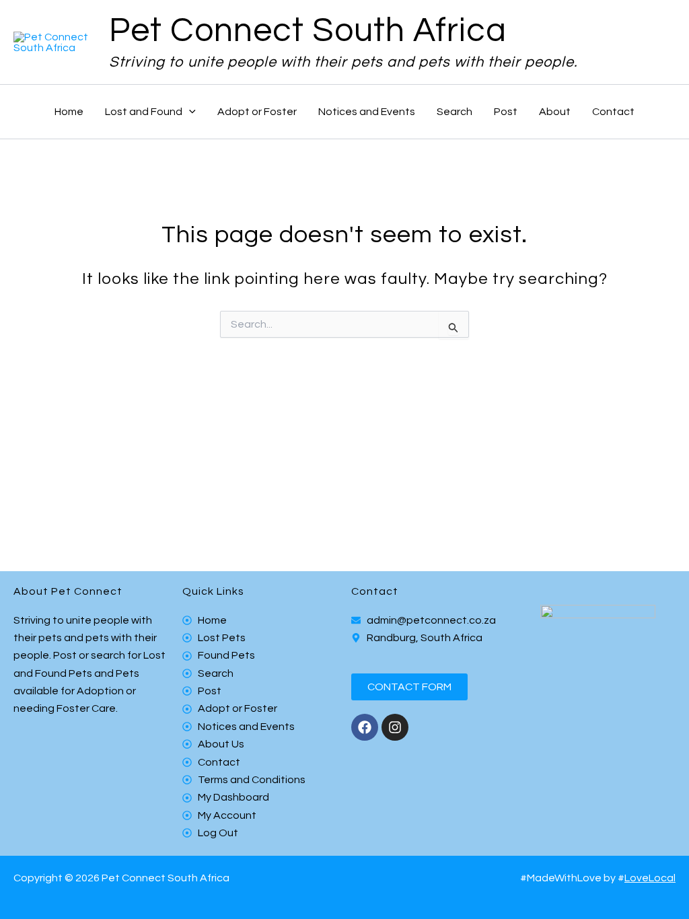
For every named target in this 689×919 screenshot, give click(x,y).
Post (505, 111)
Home (69, 111)
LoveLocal (650, 878)
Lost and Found (143, 111)
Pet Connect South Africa (308, 30)
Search (454, 111)
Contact (613, 111)
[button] (189, 112)
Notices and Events (366, 111)
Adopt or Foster (257, 111)
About (555, 111)
